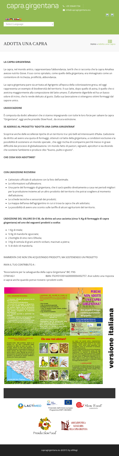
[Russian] (18, 20)
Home (93, 44)
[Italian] (13, 20)
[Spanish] (20, 20)
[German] (11, 20)
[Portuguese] (16, 20)
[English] (6, 20)
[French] (9, 20)
